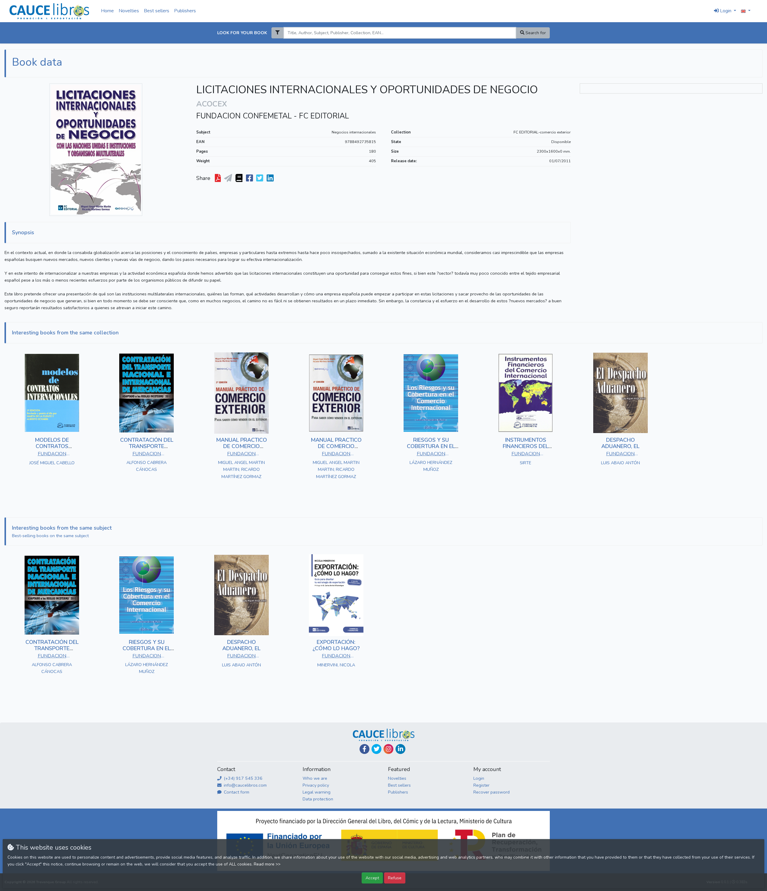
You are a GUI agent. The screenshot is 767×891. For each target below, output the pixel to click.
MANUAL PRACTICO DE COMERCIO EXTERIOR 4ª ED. (336, 446)
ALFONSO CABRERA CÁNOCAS (146, 465)
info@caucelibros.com (245, 785)
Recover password (491, 792)
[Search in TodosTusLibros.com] (239, 178)
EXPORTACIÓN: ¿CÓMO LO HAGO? (336, 645)
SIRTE (525, 463)
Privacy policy (316, 785)
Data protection (318, 799)
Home (107, 10)
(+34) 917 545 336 (242, 778)
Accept (372, 878)
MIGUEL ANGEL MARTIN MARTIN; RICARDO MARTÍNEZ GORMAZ (241, 469)
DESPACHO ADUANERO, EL (620, 443)
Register (481, 785)
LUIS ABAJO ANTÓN (620, 463)
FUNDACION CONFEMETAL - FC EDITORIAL (272, 116)
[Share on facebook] (250, 178)
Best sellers (156, 10)
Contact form (236, 792)
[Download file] (218, 178)
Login (478, 778)
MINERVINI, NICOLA (336, 665)
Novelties (129, 10)
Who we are (315, 778)
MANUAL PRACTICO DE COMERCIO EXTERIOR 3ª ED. (241, 446)
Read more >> (267, 864)
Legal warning (316, 792)
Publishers (185, 10)
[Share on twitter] (260, 178)
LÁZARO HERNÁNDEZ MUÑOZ (431, 465)
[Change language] (746, 11)
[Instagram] (388, 749)
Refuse (394, 878)
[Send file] (228, 178)
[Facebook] (364, 749)
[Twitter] (376, 749)
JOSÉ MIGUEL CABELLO (52, 463)
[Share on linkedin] (271, 178)
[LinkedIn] (400, 749)
